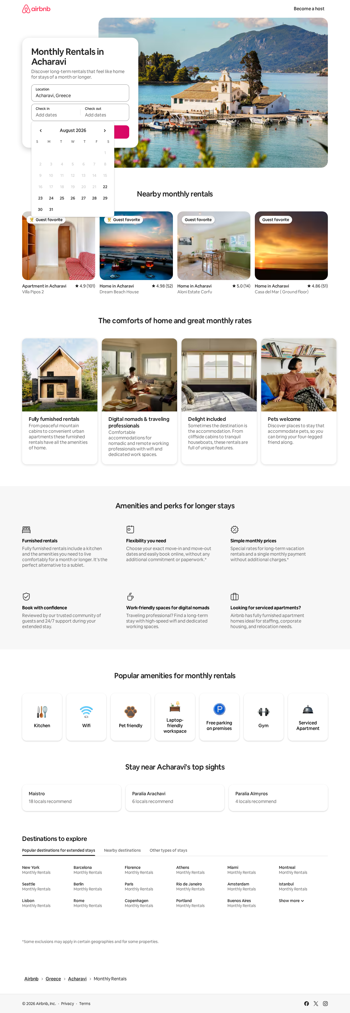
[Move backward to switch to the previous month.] (41, 130)
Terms (84, 1003)
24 (51, 198)
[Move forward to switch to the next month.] (104, 130)
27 (83, 198)
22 (105, 186)
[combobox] (80, 95)
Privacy (67, 1003)
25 (62, 198)
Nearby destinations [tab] (122, 850)
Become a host (309, 9)
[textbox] (56, 115)
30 (40, 209)
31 (51, 209)
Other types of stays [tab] (168, 850)
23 (40, 198)
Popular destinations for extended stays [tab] (58, 850)
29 (105, 198)
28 (94, 198)
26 (73, 198)
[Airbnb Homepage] (36, 8)
